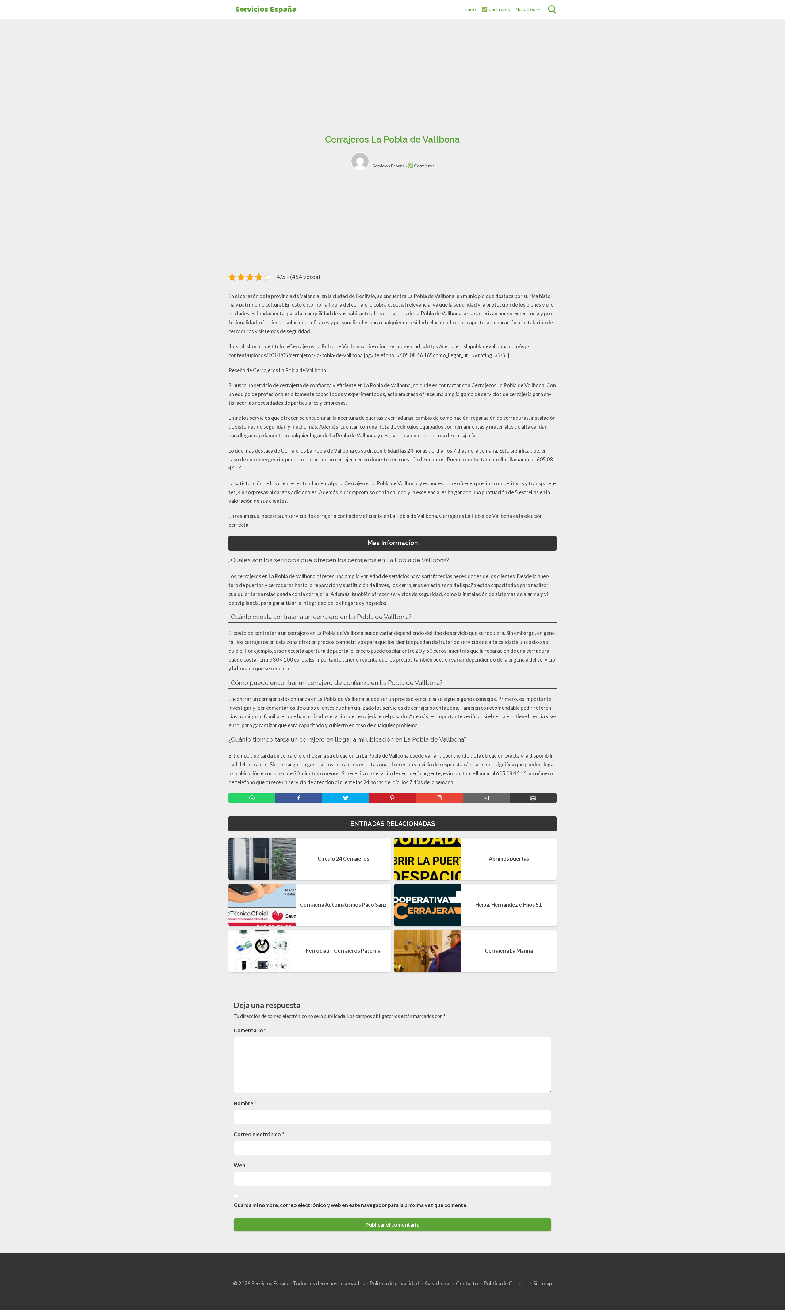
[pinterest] (392, 798)
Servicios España (266, 9)
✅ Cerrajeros (496, 9)
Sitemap (542, 1283)
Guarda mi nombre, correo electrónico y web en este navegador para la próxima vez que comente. (351, 1205)
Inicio (470, 9)
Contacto (467, 1283)
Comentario (250, 1030)
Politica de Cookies (506, 1283)
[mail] (486, 798)
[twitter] (345, 798)
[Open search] (552, 9)
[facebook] (298, 798)
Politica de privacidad (394, 1283)
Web (239, 1165)
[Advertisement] (392, 70)
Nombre (245, 1103)
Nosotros (525, 9)
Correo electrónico (259, 1134)
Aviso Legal (437, 1283)
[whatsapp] (251, 798)
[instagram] (439, 798)
